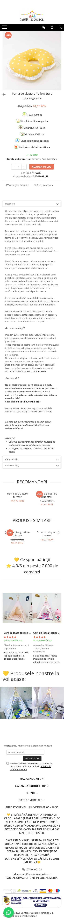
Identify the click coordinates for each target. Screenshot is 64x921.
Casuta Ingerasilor (32, 98)
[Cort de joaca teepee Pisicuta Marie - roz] (47, 608)
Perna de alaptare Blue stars (47, 495)
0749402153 (34, 869)
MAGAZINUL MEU (31, 778)
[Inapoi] (2, 94)
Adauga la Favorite (18, 185)
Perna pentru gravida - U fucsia (17, 534)
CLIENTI (31, 793)
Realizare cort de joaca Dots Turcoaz (28, 371)
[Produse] (5, 28)
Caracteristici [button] (11, 459)
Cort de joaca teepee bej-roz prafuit (25, 632)
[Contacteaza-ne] (43, 27)
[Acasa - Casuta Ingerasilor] (32, 15)
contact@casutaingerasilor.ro (34, 874)
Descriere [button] (10, 203)
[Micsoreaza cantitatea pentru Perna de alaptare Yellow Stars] (13, 167)
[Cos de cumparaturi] (52, 27)
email (48, 411)
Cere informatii (44, 185)
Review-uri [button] (12, 465)
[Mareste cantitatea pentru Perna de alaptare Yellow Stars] (24, 167)
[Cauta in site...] (60, 27)
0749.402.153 (34, 411)
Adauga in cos (41, 166)
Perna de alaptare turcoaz (17, 495)
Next (58, 64)
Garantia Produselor (30, 786)
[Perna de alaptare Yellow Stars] (32, 60)
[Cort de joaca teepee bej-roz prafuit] (17, 608)
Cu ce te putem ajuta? (28, 401)
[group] (32, 60)
